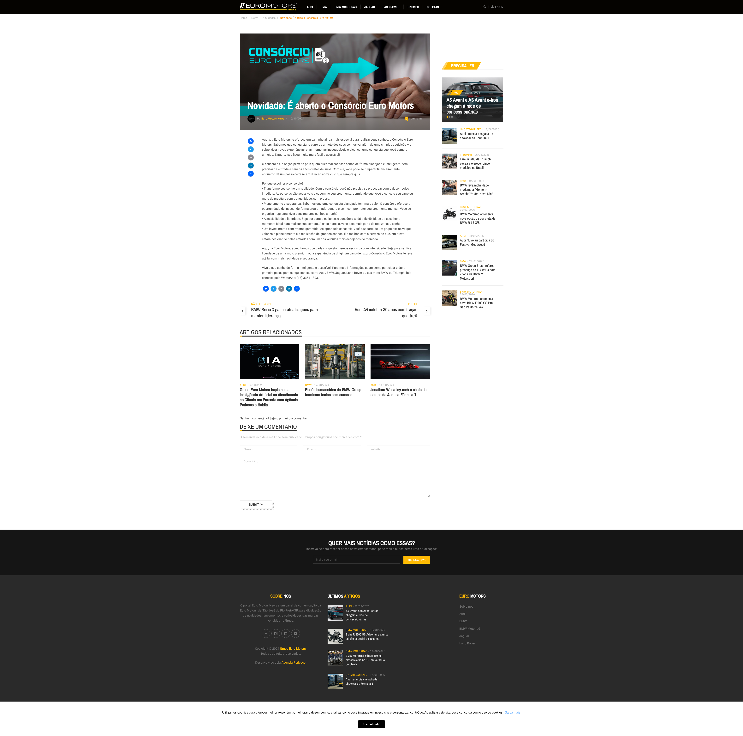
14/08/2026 (377, 651)
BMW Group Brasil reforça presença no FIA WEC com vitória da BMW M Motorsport (478, 272)
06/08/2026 (482, 155)
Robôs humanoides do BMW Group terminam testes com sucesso (333, 392)
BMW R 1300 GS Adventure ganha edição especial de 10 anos (367, 636)
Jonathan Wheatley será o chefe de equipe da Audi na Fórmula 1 (399, 392)
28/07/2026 (476, 236)
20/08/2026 (472, 93)
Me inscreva (416, 559)
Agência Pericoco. (294, 662)
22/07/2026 (467, 294)
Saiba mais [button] (512, 712)
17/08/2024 (321, 385)
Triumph (413, 7)
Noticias (433, 7)
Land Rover (391, 7)
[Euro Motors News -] (268, 6)
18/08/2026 (377, 630)
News (254, 18)
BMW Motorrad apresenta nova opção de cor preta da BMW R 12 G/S (477, 218)
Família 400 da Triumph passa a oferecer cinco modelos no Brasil (475, 163)
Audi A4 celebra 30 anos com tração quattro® (386, 312)
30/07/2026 (467, 210)
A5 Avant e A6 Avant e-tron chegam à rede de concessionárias (472, 105)
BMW (324, 7)
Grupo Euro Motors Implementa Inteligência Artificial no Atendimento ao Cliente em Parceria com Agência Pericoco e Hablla (269, 397)
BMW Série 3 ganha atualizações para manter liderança (284, 312)
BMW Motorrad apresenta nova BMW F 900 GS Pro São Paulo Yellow (476, 303)
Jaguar (369, 7)
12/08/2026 (491, 129)
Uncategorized (470, 129)
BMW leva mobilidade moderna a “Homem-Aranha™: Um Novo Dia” (476, 189)
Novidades (269, 18)
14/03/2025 (255, 385)
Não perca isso (261, 304)
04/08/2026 (476, 181)
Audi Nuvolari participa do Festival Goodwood (477, 242)
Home (243, 18)
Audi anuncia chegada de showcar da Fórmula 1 (476, 135)
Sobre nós (466, 606)
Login (499, 7)
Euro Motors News (272, 119)
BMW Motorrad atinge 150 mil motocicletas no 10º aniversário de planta (365, 660)
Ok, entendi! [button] (371, 724)
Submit (254, 504)
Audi (310, 7)
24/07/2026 (476, 261)
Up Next (412, 304)
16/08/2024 (386, 385)
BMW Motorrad (346, 7)
